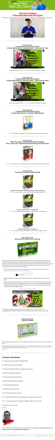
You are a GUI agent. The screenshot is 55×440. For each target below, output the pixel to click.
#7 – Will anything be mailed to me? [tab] (10, 385)
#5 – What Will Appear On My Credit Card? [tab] (12, 377)
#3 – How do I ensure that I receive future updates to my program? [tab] (17, 369)
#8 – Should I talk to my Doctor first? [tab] (10, 389)
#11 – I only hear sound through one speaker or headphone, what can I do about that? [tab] (22, 401)
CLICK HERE (27, 70)
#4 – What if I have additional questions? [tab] (11, 373)
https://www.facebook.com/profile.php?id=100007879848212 (17, 270)
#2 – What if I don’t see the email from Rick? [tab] (12, 365)
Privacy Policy (46, 435)
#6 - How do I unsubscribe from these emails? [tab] (12, 381)
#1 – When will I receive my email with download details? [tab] (15, 361)
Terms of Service (39, 435)
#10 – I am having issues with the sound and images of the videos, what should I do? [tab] (21, 397)
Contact (51, 435)
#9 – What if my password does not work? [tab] (12, 393)
